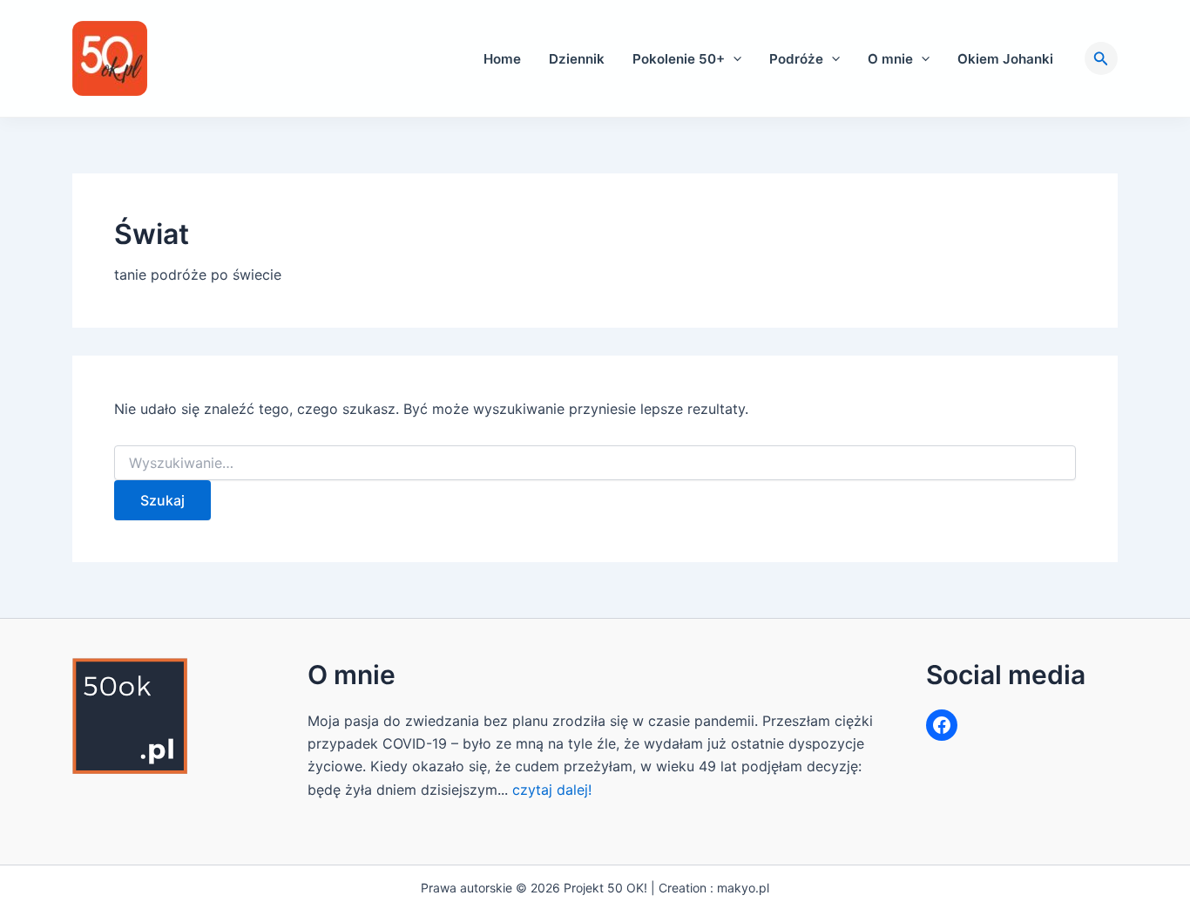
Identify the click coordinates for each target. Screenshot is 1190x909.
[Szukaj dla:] (595, 463)
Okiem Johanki (1005, 59)
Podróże (796, 59)
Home (502, 59)
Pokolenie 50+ (678, 59)
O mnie (890, 59)
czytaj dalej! (552, 789)
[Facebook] (941, 725)
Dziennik (577, 59)
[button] (733, 59)
